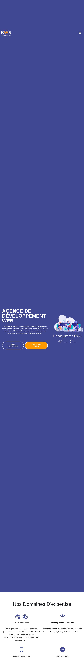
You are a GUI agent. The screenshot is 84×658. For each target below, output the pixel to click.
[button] (80, 33)
